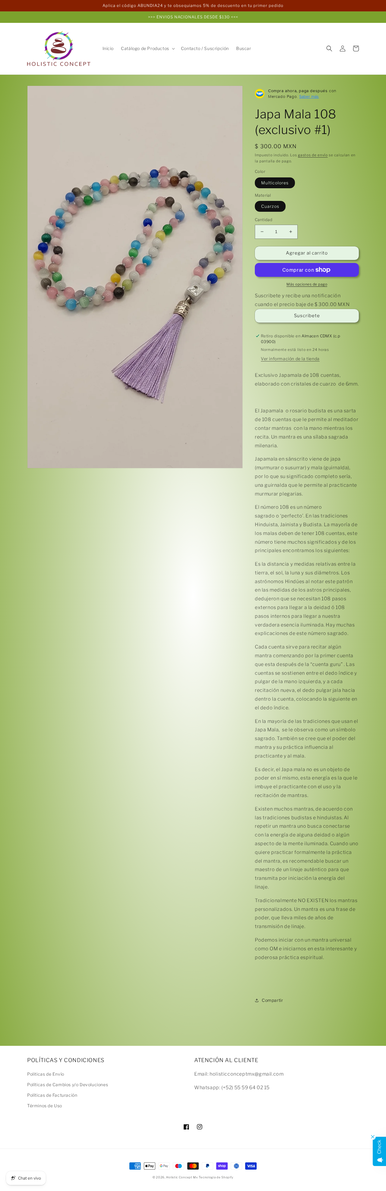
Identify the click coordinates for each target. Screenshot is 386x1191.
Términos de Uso (44, 1105)
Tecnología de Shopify (216, 1177)
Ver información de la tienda (290, 358)
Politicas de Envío (45, 1074)
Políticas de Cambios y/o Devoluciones (67, 1084)
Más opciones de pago (306, 284)
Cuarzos (270, 206)
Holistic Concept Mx (182, 1177)
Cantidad (263, 219)
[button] (147, 48)
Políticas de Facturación (52, 1095)
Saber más (309, 96)
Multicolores (275, 182)
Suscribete (307, 315)
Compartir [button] (272, 1000)
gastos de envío (313, 155)
